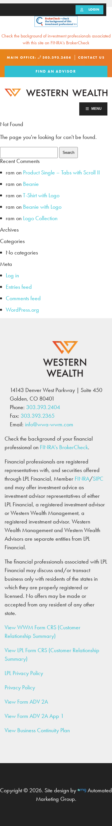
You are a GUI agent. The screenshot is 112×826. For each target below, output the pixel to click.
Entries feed (19, 286)
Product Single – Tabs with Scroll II (61, 172)
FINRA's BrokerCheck (64, 447)
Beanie (31, 184)
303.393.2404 (56, 57)
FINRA (82, 478)
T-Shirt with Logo (41, 195)
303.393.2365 (38, 415)
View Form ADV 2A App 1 (34, 716)
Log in (12, 275)
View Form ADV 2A (26, 701)
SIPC (98, 478)
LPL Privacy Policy (24, 673)
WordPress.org (22, 309)
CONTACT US (91, 57)
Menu (96, 109)
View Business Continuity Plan (37, 730)
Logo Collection (40, 218)
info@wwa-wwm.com (49, 424)
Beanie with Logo (42, 206)
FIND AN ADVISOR (56, 71)
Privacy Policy (20, 687)
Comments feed (23, 298)
